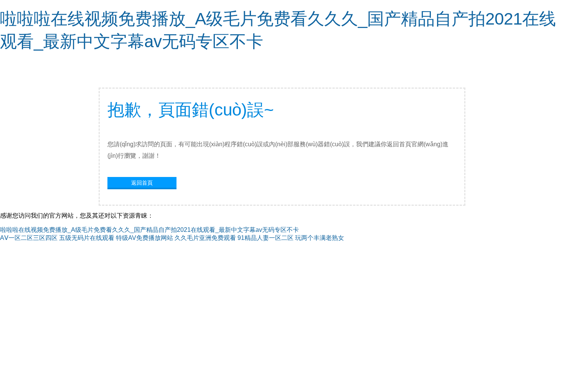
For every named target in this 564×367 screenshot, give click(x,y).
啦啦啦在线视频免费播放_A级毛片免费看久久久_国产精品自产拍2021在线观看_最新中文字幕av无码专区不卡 (149, 229)
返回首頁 (142, 183)
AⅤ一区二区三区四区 (29, 238)
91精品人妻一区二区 (265, 238)
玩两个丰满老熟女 (319, 238)
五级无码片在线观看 (86, 238)
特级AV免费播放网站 (144, 238)
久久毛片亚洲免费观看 (205, 238)
